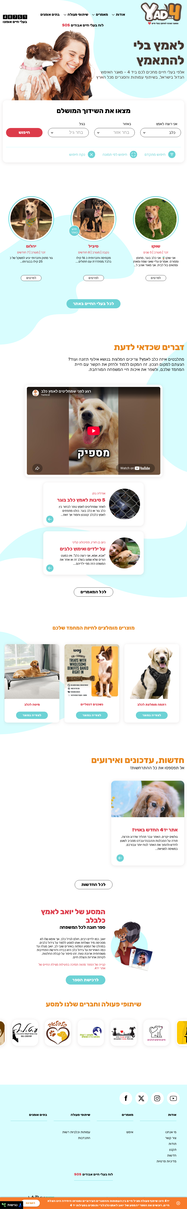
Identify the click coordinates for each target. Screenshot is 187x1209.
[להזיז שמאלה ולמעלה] (3, 1204)
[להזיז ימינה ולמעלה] (5, 1204)
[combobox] (161, 133)
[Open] (144, 133)
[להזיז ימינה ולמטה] (5, 1206)
